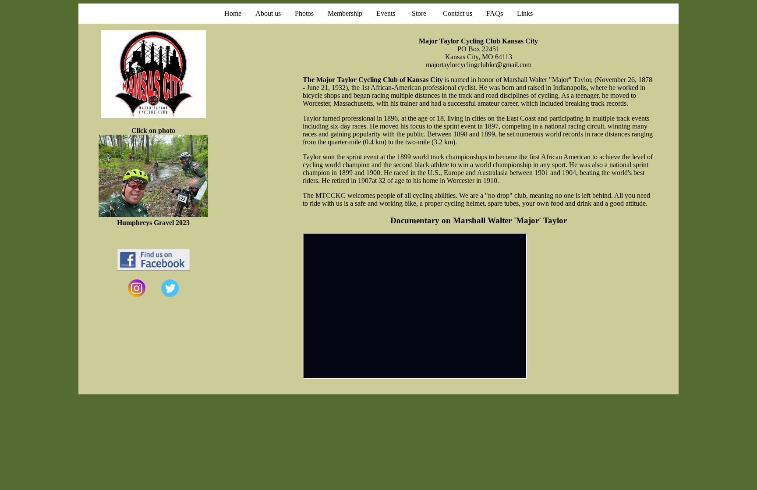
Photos (304, 13)
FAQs (494, 13)
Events (385, 13)
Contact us (457, 13)
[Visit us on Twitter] (170, 294)
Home (232, 13)
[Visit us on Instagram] (136, 294)
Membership (345, 13)
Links (525, 13)
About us (268, 13)
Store (419, 13)
